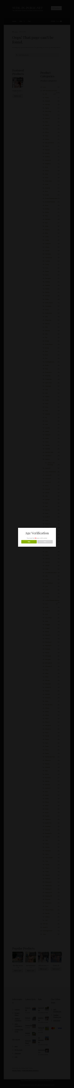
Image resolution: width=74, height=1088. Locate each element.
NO (45, 542)
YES (29, 542)
